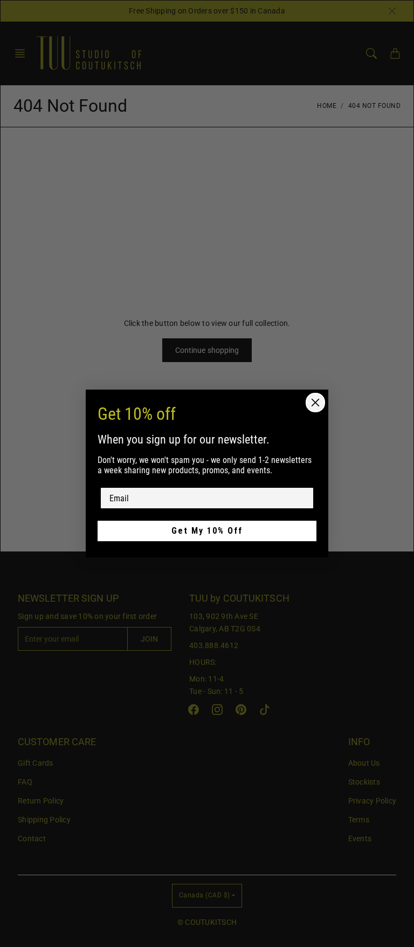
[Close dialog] (315, 402)
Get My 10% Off (207, 531)
